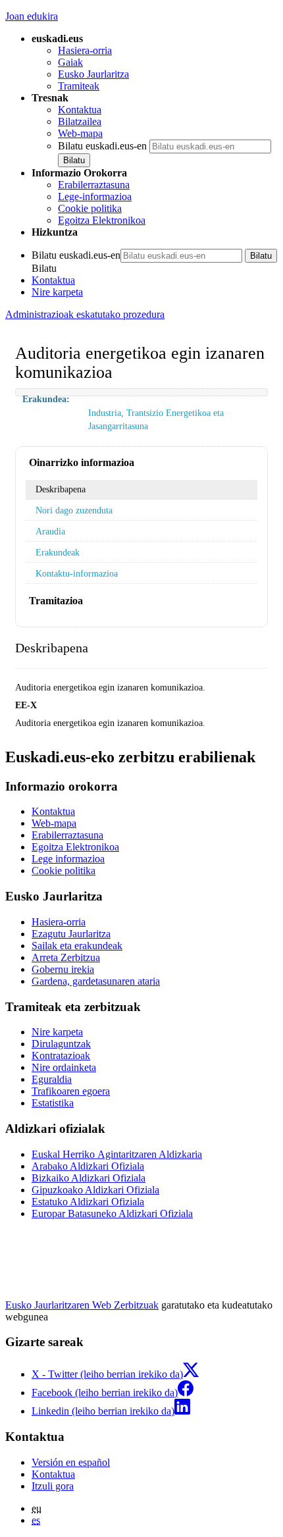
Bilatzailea (79, 121)
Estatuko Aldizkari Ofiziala (88, 1201)
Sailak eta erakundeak (77, 945)
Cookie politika (90, 208)
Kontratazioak (61, 1055)
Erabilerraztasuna (94, 184)
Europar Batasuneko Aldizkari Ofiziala (112, 1213)
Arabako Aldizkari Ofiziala (88, 1166)
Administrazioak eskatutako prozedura (85, 314)
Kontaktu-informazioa (77, 573)
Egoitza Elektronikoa (101, 220)
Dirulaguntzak (61, 1043)
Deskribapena (61, 489)
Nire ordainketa (64, 1067)
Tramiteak (78, 85)
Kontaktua (79, 109)
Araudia (50, 531)
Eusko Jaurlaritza (93, 74)
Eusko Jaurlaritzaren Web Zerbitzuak (82, 1305)
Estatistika (53, 1102)
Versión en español (71, 1462)
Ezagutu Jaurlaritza (71, 933)
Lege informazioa (68, 858)
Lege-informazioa (95, 196)
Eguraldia (52, 1079)
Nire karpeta (57, 292)
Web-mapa (80, 133)
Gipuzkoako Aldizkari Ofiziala (95, 1189)
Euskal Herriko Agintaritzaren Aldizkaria (117, 1154)
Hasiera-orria (85, 50)
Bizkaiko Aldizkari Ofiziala (88, 1178)
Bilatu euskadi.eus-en (102, 145)
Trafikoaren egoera (71, 1091)
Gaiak (70, 62)
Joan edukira (31, 16)
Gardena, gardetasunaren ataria (96, 981)
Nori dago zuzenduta (74, 510)
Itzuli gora (53, 1486)
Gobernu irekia (63, 969)
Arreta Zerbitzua (66, 957)
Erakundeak (58, 552)
